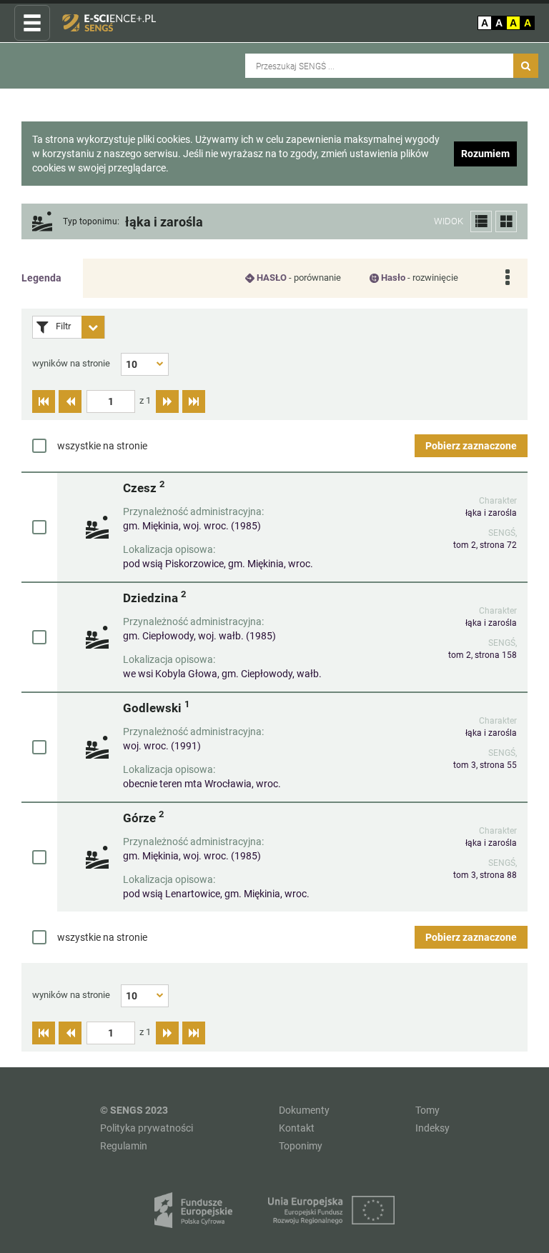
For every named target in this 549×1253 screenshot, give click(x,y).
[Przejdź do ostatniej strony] (193, 401)
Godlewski (156, 707)
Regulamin (123, 1146)
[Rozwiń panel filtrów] (92, 327)
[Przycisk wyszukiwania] (525, 66)
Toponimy (300, 1146)
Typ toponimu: (91, 221)
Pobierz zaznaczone (471, 445)
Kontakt (297, 1128)
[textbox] (110, 401)
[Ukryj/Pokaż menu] (32, 23)
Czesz (143, 487)
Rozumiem (485, 153)
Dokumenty (304, 1110)
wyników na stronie (71, 363)
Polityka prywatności (146, 1128)
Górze (143, 817)
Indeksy (432, 1128)
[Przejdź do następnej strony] (167, 401)
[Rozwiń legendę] (507, 278)
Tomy (427, 1110)
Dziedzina (154, 597)
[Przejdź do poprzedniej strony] (70, 401)
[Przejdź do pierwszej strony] (43, 401)
